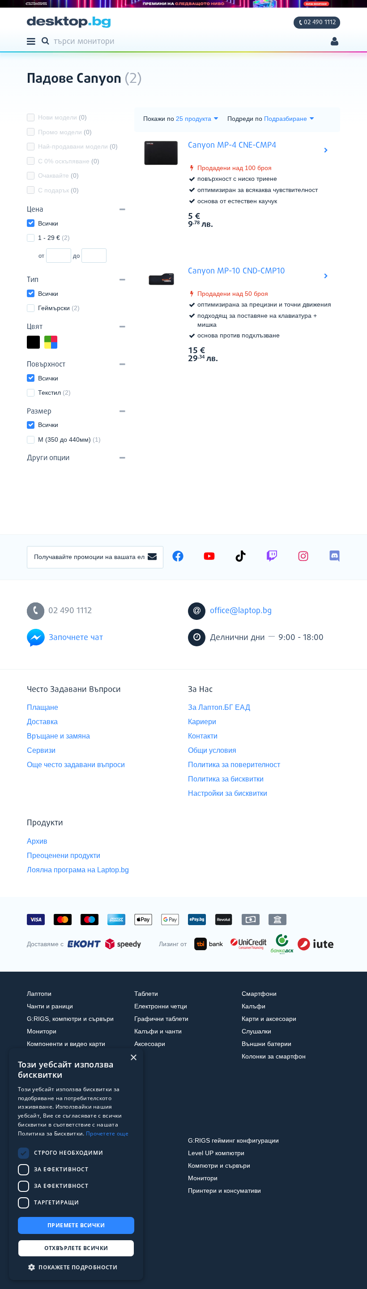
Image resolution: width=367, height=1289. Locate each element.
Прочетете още (107, 1133)
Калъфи (253, 1006)
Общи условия (212, 750)
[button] (76, 1267)
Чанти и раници (50, 1006)
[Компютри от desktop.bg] (69, 22)
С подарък (58, 190)
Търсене (47, 40)
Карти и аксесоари (269, 1018)
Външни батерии (266, 1043)
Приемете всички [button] (76, 1225)
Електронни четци (160, 1006)
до (76, 255)
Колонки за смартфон (274, 1056)
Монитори (41, 1031)
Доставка (42, 722)
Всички (48, 223)
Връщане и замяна (58, 736)
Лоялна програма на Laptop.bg (78, 870)
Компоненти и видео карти (66, 1043)
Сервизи (41, 750)
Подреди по (244, 118)
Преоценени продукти (63, 855)
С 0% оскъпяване (68, 161)
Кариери (202, 722)
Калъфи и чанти (158, 1031)
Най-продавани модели (78, 146)
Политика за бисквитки (226, 779)
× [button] (133, 1057)
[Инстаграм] (303, 557)
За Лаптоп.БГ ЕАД (219, 707)
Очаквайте (58, 175)
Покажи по (158, 118)
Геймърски (59, 308)
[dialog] (76, 1164)
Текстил (54, 392)
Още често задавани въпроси (76, 764)
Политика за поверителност (234, 764)
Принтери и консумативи (224, 1190)
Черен (39, 343)
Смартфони (259, 993)
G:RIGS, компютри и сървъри (70, 1018)
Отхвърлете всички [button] (76, 1248)
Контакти (203, 736)
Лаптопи (39, 993)
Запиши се (152, 557)
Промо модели (65, 132)
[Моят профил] (334, 42)
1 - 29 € (54, 237)
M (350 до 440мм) (69, 439)
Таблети (146, 993)
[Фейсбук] (178, 557)
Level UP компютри (216, 1153)
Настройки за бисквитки (227, 793)
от (41, 255)
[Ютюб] (209, 557)
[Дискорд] (334, 557)
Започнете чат (76, 638)
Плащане (42, 707)
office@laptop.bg (241, 611)
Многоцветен (56, 343)
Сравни (243, 239)
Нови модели (62, 117)
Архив (37, 841)
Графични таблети (161, 1018)
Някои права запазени (58, 1265)
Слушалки (256, 1031)
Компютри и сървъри (219, 1165)
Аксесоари (149, 1043)
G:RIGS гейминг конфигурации (233, 1140)
